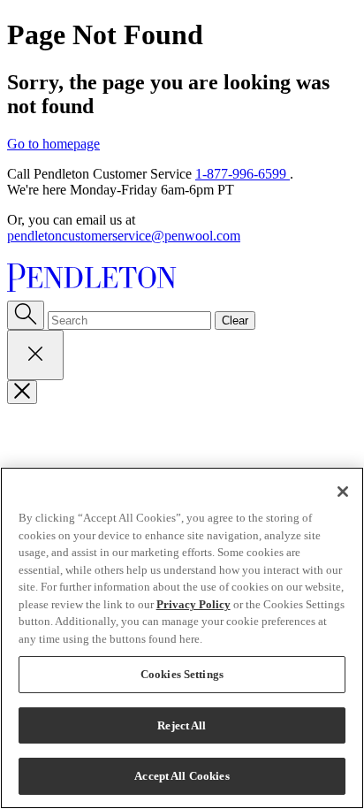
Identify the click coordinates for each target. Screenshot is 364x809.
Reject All (181, 725)
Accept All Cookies (181, 775)
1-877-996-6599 (242, 173)
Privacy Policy (193, 604)
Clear (235, 320)
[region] (182, 638)
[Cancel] (35, 355)
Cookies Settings (182, 674)
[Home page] (182, 279)
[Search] (25, 315)
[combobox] (129, 320)
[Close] (22, 392)
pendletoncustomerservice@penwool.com (123, 235)
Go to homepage (53, 143)
